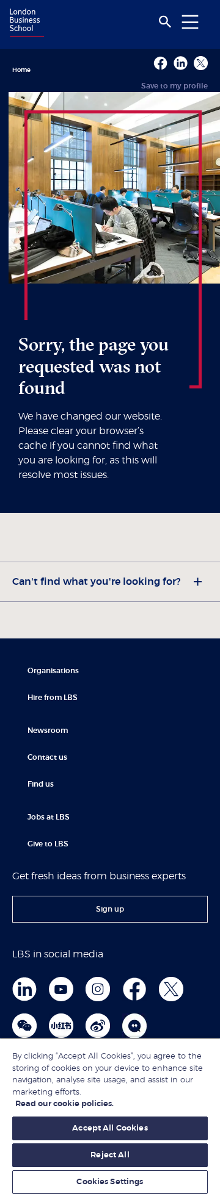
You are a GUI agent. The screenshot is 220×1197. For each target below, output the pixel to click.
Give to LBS (48, 844)
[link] (110, 909)
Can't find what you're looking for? (96, 582)
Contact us (47, 757)
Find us (41, 784)
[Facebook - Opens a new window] (160, 63)
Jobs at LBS (49, 817)
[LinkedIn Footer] (24, 989)
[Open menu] (190, 21)
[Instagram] (98, 989)
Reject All (109, 1155)
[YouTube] (61, 989)
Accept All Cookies (109, 1128)
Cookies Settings (109, 1182)
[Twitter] (171, 989)
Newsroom (48, 730)
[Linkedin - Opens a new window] (181, 63)
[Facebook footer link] (134, 989)
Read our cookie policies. (64, 1104)
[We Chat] (24, 1025)
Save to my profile (174, 86)
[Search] (165, 22)
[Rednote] (61, 1025)
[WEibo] (98, 1025)
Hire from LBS (53, 697)
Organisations (53, 670)
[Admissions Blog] (134, 1025)
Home (21, 70)
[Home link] (25, 24)
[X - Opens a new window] (201, 63)
